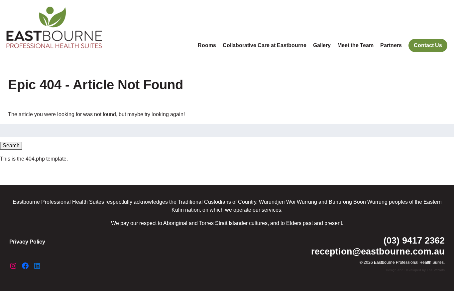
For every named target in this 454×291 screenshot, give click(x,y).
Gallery (322, 45)
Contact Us (428, 45)
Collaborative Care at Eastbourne (264, 45)
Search (11, 145)
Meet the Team (355, 45)
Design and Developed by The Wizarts (415, 270)
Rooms (207, 45)
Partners (391, 45)
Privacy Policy (27, 242)
